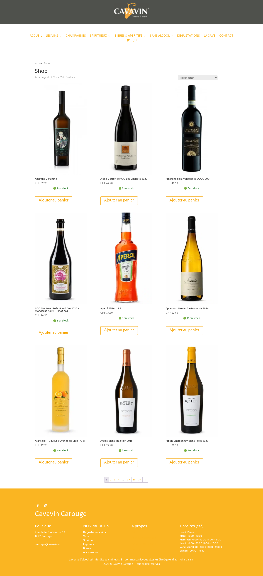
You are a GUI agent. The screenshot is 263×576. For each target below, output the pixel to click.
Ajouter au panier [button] (54, 201)
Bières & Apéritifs (128, 36)
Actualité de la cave (144, 543)
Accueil (36, 36)
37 (128, 480)
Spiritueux (98, 36)
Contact (226, 36)
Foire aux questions (144, 537)
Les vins (52, 36)
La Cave (209, 36)
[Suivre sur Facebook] (38, 506)
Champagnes (76, 36)
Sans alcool (160, 36)
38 (134, 480)
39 (139, 480)
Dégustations (188, 36)
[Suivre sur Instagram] (46, 506)
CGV (134, 532)
